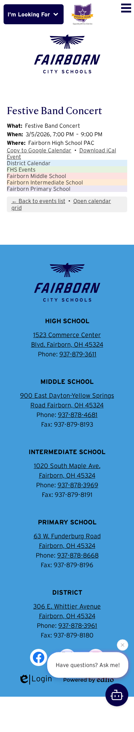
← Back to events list (38, 201)
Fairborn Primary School (38, 188)
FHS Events (21, 169)
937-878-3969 (78, 485)
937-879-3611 (77, 354)
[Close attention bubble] (122, 645)
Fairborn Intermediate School (45, 182)
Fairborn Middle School (36, 176)
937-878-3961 (77, 625)
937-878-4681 (78, 414)
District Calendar (29, 163)
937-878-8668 (78, 555)
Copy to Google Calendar (39, 150)
